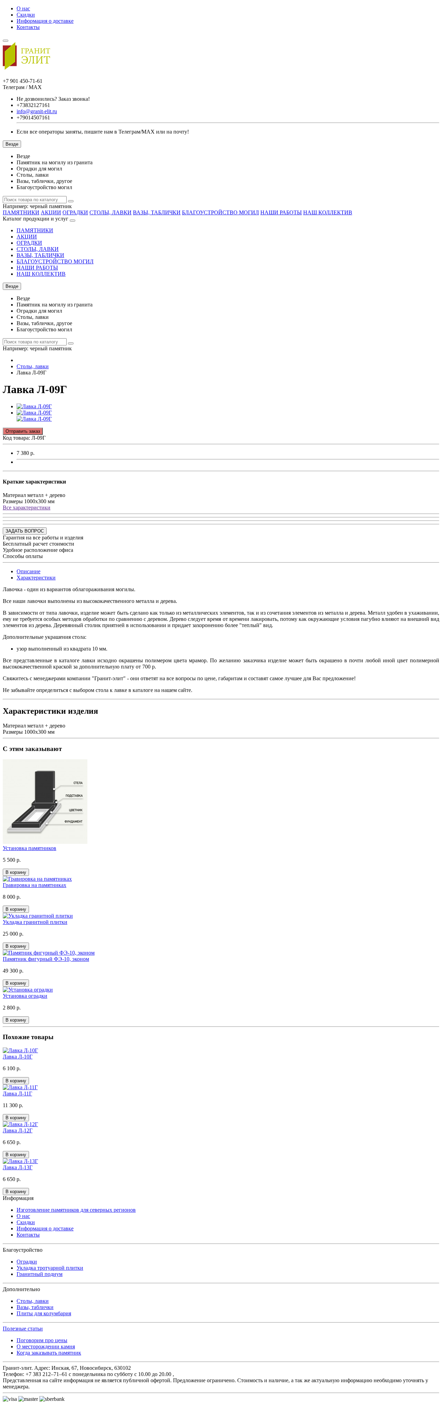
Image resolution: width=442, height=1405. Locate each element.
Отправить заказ (23, 431)
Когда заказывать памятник (49, 1353)
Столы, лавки (33, 1301)
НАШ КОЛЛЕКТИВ (327, 212)
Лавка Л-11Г (17, 1093)
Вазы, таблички (35, 1307)
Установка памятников (29, 848)
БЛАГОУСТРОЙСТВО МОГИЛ (220, 212)
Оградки (27, 1262)
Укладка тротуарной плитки (50, 1268)
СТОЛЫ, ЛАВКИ (110, 212)
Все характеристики (26, 507)
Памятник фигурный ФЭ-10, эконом (46, 959)
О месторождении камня (46, 1346)
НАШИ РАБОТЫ (281, 212)
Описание (28, 571)
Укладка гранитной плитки (35, 922)
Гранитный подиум (40, 1274)
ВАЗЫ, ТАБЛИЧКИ (157, 212)
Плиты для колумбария (44, 1313)
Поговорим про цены (42, 1340)
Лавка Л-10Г (17, 1057)
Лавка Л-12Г (17, 1130)
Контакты (28, 27)
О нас (23, 8)
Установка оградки (25, 996)
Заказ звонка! (53, 99)
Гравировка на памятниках (34, 885)
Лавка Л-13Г (17, 1167)
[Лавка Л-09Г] (34, 406)
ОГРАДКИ (75, 212)
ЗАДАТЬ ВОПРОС (25, 531)
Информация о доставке (45, 21)
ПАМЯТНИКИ (21, 212)
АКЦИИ (51, 212)
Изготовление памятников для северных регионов (76, 1210)
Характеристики (36, 577)
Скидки (26, 15)
